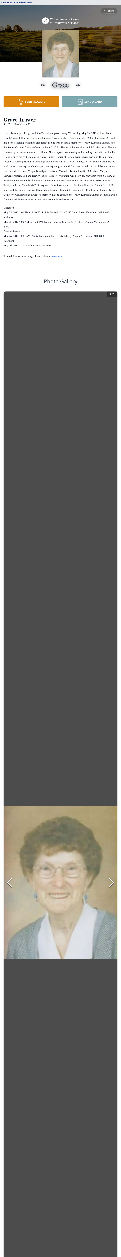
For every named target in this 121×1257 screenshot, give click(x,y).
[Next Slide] (111, 882)
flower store (57, 256)
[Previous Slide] (9, 882)
